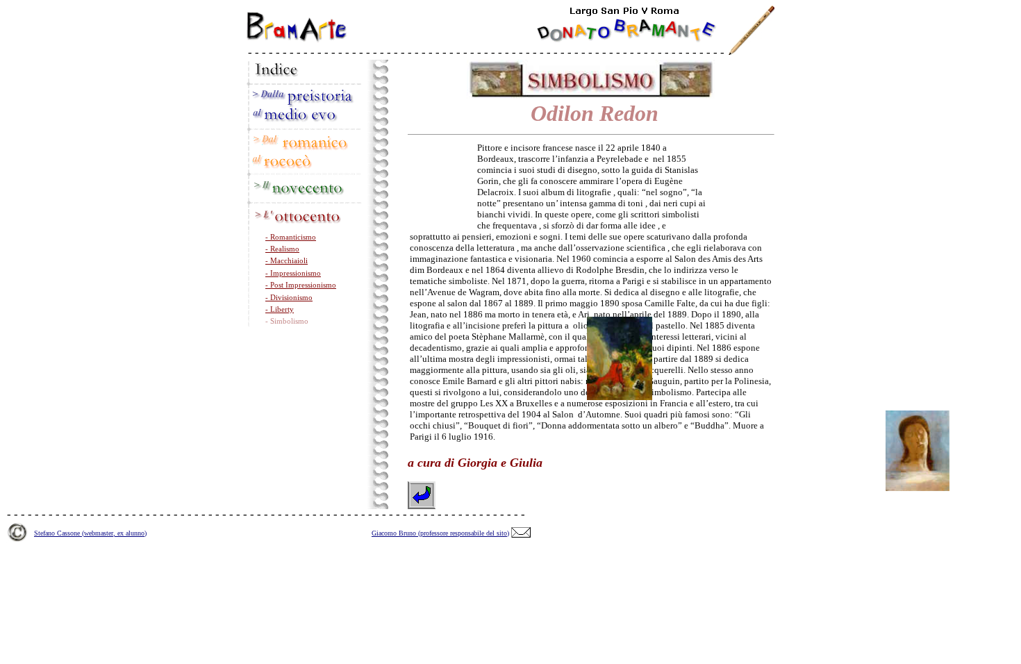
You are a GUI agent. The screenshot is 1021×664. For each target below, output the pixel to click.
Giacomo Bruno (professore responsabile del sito (439, 533)
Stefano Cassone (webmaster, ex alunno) (90, 533)
